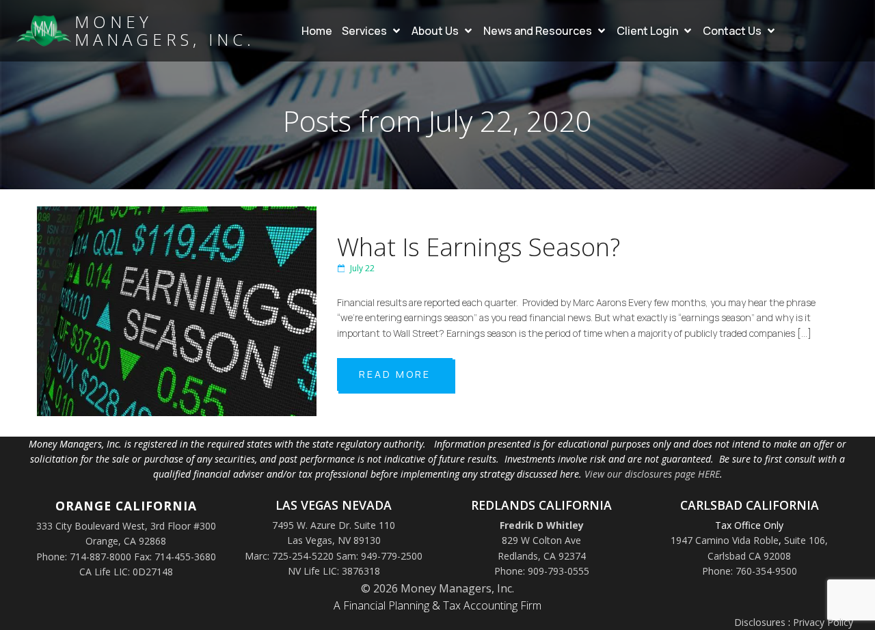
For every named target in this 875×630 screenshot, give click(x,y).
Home (316, 30)
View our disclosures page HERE (652, 473)
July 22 (362, 268)
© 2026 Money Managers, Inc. (437, 588)
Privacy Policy (823, 622)
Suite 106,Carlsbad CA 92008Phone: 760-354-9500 (765, 555)
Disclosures (759, 622)
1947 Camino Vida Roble (725, 540)
